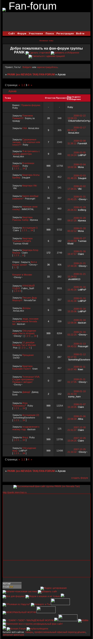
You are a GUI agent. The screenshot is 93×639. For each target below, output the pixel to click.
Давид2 (26, 392)
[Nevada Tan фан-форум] (4, 8)
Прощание (28, 355)
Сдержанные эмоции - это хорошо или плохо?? (26, 142)
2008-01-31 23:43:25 (76, 198)
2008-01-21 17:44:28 (76, 264)
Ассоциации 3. (30, 227)
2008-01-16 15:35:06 (76, 310)
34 (23, 168)
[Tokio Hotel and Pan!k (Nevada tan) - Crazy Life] (60, 604)
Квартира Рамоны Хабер (22, 218)
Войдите (27, 67)
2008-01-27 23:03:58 (76, 239)
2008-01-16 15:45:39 (76, 288)
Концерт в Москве (22, 274)
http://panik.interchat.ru (15, 492)
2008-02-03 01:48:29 (76, 176)
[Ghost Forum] (62, 596)
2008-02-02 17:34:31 (76, 187)
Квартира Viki (29, 185)
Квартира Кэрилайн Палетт (22, 367)
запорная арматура (13, 634)
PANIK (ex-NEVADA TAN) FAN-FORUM (31, 74)
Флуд (25, 437)
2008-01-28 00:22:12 (76, 229)
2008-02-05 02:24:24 (76, 153)
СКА (24, 128)
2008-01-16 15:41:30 (76, 299)
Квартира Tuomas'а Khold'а (22, 239)
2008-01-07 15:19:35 (76, 405)
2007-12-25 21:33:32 (76, 450)
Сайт (11, 33)
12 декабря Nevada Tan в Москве (24, 343)
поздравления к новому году (25, 428)
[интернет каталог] (47, 591)
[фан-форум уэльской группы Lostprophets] (46, 612)
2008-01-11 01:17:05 (76, 380)
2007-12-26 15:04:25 (76, 439)
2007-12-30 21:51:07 (76, 428)
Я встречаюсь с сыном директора (26, 152)
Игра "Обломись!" (19, 404)
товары (29, 632)
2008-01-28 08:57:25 (76, 219)
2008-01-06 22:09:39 (76, 417)
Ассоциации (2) (30, 415)
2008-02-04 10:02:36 (76, 165)
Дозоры (26, 308)
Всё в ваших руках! (24, 263)
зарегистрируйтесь (47, 67)
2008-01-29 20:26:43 (76, 208)
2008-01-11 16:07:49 (76, 368)
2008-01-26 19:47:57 (76, 252)
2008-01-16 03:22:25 (76, 333)
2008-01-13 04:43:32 (76, 345)
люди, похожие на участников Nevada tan (25, 321)
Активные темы (46, 41)
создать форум (79, 477)
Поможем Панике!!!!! (22, 117)
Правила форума (30, 105)
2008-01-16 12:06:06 (76, 321)
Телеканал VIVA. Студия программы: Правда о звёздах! (26, 379)
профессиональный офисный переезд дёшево (60, 632)
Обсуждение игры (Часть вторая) (24, 332)
